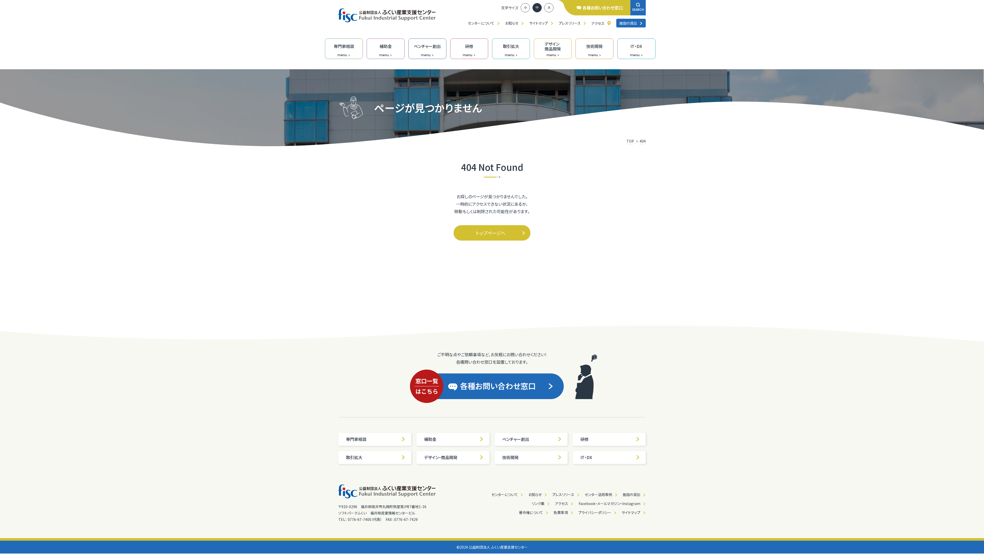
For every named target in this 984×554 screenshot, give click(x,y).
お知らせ (511, 23)
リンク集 (538, 503)
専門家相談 (356, 439)
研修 (584, 439)
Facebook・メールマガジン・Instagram (609, 503)
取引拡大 (354, 457)
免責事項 (561, 512)
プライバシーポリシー (594, 512)
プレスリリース (570, 23)
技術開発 (510, 457)
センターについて (481, 23)
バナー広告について (625, 548)
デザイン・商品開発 (440, 457)
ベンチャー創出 (515, 439)
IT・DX (586, 457)
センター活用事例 (598, 494)
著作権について (531, 512)
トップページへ (491, 233)
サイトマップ (538, 23)
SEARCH (638, 9)
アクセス (597, 23)
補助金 (430, 439)
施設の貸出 (628, 23)
